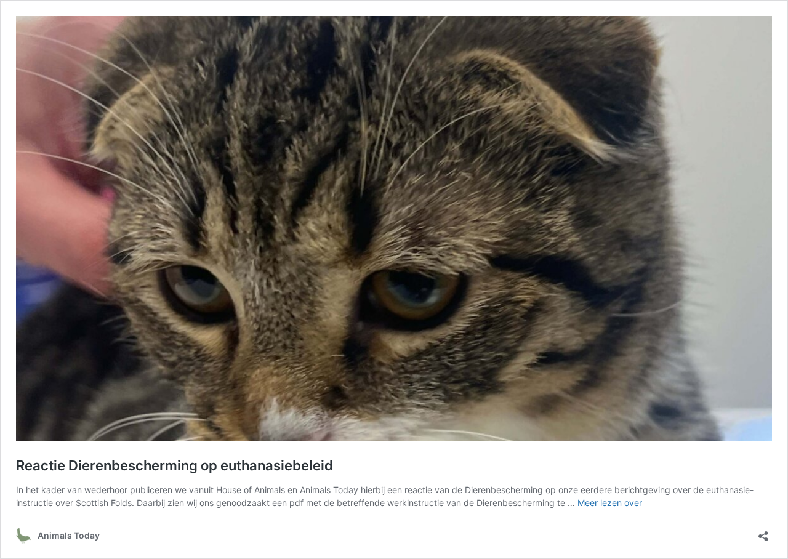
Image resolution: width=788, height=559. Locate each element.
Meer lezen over (609, 502)
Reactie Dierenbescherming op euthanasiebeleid (174, 465)
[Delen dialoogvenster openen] (763, 532)
